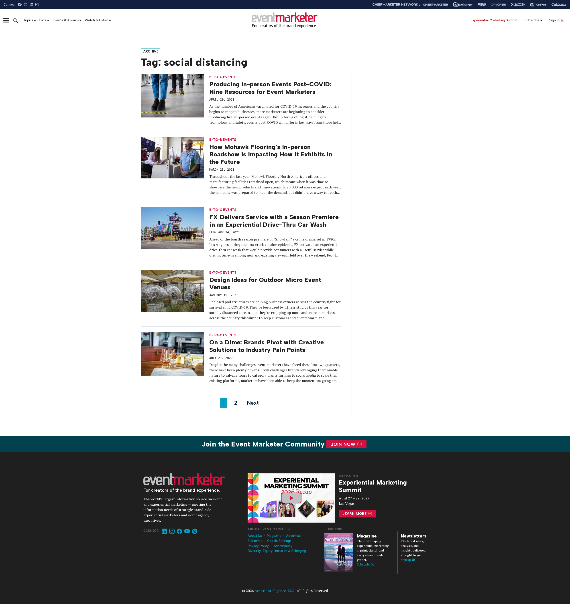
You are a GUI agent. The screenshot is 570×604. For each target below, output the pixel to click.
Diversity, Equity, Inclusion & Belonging (277, 551)
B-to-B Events (222, 139)
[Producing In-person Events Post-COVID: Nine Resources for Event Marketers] (172, 95)
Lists (42, 20)
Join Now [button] (344, 444)
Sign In (554, 20)
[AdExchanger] (463, 4)
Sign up (406, 560)
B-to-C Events (222, 77)
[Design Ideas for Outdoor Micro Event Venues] (172, 290)
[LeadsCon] (518, 4)
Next (253, 403)
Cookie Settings (279, 541)
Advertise (293, 536)
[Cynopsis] (498, 5)
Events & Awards (66, 20)
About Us (255, 536)
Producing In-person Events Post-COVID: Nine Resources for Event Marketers (270, 87)
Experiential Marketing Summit (494, 20)
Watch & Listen (96, 20)
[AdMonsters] (538, 4)
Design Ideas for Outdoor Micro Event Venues (265, 283)
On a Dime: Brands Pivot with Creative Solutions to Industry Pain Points (266, 346)
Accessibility (283, 546)
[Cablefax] (559, 4)
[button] (6, 20)
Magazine (274, 536)
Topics (28, 20)
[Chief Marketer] (435, 4)
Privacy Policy (258, 546)
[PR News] (482, 4)
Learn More (355, 513)
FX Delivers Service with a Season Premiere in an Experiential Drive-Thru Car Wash (274, 220)
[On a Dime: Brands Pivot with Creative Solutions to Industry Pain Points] (172, 353)
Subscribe (532, 20)
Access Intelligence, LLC (274, 590)
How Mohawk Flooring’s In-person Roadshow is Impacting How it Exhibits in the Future (270, 154)
